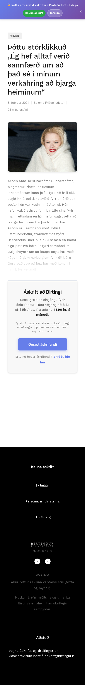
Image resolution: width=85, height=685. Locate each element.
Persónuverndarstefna (43, 501)
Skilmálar (43, 485)
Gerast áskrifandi (42, 344)
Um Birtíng (42, 517)
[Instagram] (48, 561)
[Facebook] (37, 561)
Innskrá (55, 12)
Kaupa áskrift (34, 12)
